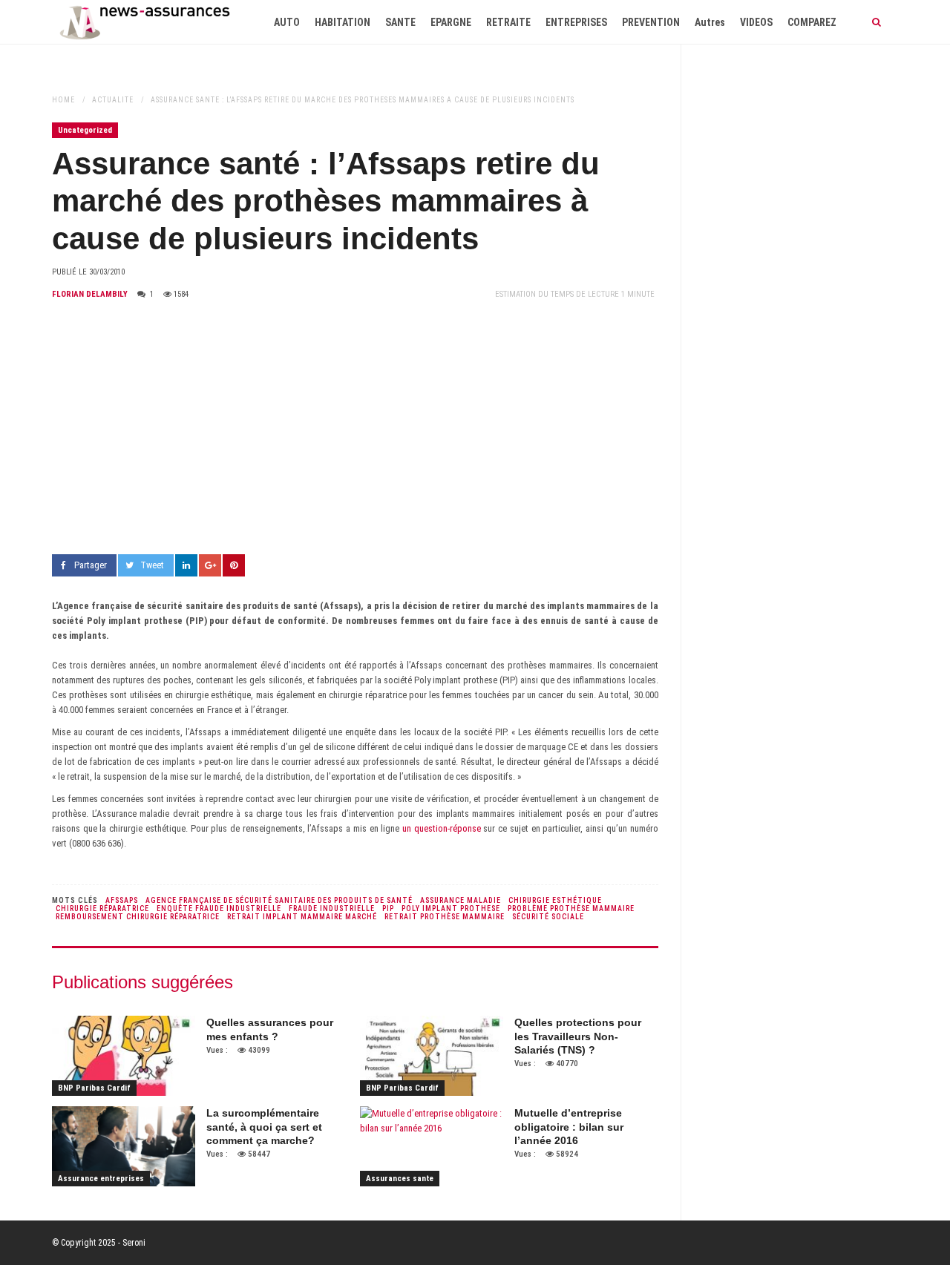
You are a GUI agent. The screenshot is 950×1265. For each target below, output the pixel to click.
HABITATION (342, 22)
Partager (90, 565)
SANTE (400, 22)
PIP (388, 908)
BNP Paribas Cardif (94, 1088)
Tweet (152, 565)
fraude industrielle (332, 908)
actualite (113, 100)
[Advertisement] (355, 428)
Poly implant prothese (451, 908)
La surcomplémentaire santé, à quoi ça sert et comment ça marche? (264, 1126)
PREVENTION (651, 22)
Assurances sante (399, 1178)
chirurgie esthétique (555, 900)
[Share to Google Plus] (210, 565)
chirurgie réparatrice (102, 908)
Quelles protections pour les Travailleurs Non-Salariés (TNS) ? (577, 1035)
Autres (710, 22)
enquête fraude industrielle (219, 908)
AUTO (287, 22)
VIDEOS (756, 22)
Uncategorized (85, 130)
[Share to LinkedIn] (186, 565)
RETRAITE (508, 22)
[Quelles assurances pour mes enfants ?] (123, 1056)
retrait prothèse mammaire (444, 917)
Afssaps (121, 900)
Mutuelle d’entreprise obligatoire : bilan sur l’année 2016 (568, 1126)
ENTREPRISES (576, 22)
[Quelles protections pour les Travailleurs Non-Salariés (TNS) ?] (431, 1056)
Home (63, 100)
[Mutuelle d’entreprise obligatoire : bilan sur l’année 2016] (431, 1146)
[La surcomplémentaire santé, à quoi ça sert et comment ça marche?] (123, 1146)
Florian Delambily (90, 294)
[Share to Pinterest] (234, 565)
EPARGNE (450, 22)
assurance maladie (460, 900)
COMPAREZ (811, 22)
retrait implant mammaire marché (302, 917)
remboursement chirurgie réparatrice (138, 917)
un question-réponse (441, 828)
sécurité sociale (548, 917)
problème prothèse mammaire (571, 908)
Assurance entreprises (101, 1178)
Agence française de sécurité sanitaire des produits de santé (279, 900)
